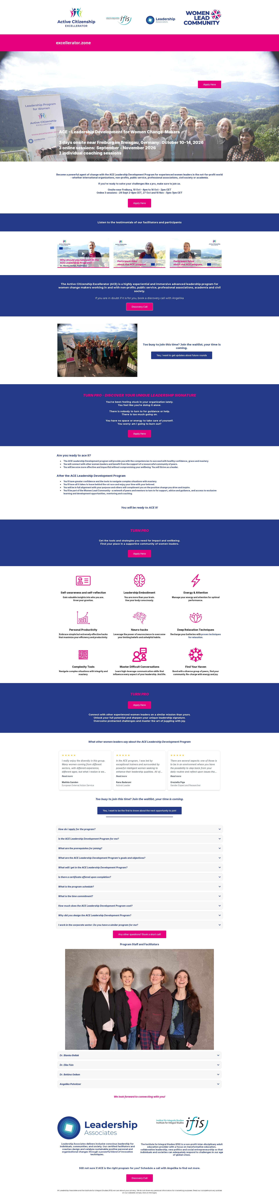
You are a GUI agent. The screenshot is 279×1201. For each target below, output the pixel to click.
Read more (67, 776)
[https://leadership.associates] (97, 1128)
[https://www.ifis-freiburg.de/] (182, 1125)
